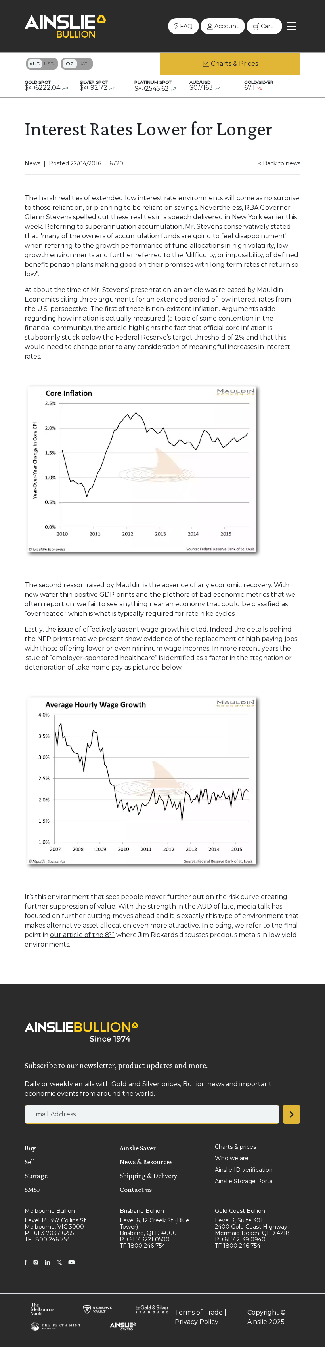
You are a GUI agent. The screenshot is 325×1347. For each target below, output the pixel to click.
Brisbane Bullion (142, 1210)
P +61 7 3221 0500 (145, 1239)
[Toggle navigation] (291, 26)
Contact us (136, 1189)
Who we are (232, 1158)
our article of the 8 (82, 935)
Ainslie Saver (138, 1148)
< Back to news (279, 163)
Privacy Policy (196, 1322)
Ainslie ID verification (244, 1169)
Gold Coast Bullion (240, 1210)
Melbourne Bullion (50, 1210)
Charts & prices (235, 1146)
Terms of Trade (199, 1312)
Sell (30, 1162)
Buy (30, 1148)
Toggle (42, 64)
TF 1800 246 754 (47, 1239)
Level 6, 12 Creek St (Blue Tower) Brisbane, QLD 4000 (154, 1226)
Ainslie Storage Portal (244, 1181)
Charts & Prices (234, 63)
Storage (36, 1176)
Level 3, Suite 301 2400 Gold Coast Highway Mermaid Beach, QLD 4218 (252, 1226)
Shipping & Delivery (148, 1176)
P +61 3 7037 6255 (49, 1233)
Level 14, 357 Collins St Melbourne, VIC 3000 (55, 1223)
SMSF (32, 1189)
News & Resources (146, 1162)
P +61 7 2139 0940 (240, 1239)
